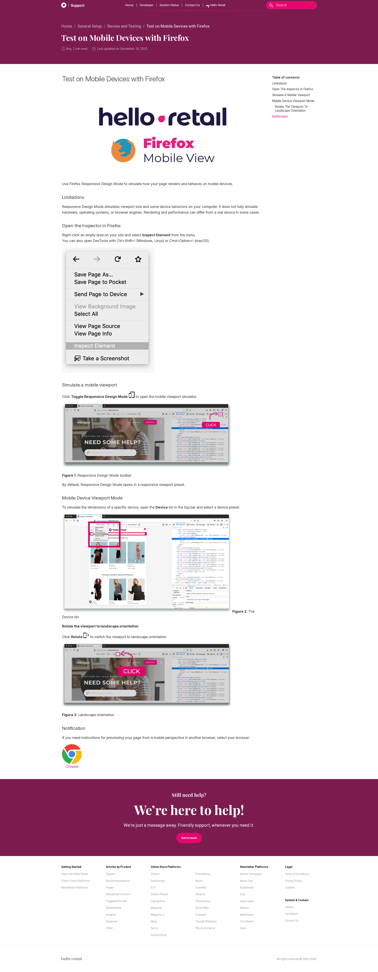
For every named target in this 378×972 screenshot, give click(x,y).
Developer (146, 5)
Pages (110, 887)
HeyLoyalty (247, 901)
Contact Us (192, 5)
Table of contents (286, 77)
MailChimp (246, 914)
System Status (169, 5)
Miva (154, 921)
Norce (154, 928)
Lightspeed (158, 901)
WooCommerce (205, 928)
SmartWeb (202, 907)
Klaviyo (244, 907)
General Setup (90, 26)
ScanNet (200, 887)
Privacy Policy (293, 880)
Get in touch (189, 837)
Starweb (200, 914)
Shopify (200, 894)
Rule (243, 928)
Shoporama (202, 901)
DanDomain (158, 880)
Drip (242, 894)
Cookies (290, 887)
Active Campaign (250, 874)
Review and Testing (124, 26)
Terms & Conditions (297, 874)
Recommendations (118, 880)
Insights (111, 914)
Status (289, 907)
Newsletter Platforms (74, 887)
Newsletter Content (118, 894)
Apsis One (246, 880)
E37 (153, 887)
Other (109, 928)
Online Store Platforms (75, 880)
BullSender (247, 887)
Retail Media (113, 907)
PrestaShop (202, 874)
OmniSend (246, 921)
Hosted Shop (159, 935)
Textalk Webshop (206, 921)
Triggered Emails (116, 901)
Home (129, 5)
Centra (155, 874)
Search (110, 874)
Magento (156, 907)
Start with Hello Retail (74, 874)
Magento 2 (157, 914)
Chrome (72, 766)
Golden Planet (159, 894)
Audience (112, 921)
